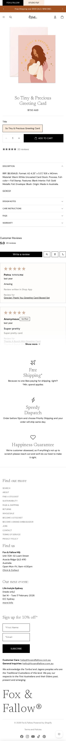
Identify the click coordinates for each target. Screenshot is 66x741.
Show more (31, 344)
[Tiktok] (39, 736)
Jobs (5, 526)
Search (6, 488)
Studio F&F (34, 2)
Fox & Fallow (13, 2)
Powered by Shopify (42, 723)
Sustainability (10, 501)
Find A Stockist (11, 496)
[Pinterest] (44, 736)
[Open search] (47, 254)
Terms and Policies (33, 729)
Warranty (8, 223)
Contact (7, 530)
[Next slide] (62, 8)
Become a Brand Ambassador (18, 522)
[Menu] (3, 17)
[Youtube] (33, 736)
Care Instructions (12, 208)
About (6, 492)
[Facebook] (22, 736)
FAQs (5, 215)
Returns (7, 509)
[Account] (55, 17)
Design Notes (9, 201)
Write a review (21, 254)
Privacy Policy (10, 539)
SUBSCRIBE (16, 648)
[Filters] (55, 254)
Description (9, 166)
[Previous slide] (3, 8)
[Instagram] (27, 736)
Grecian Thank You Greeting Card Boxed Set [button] (27, 297)
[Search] (10, 17)
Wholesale (8, 513)
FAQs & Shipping (11, 505)
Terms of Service (12, 534)
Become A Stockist (13, 517)
